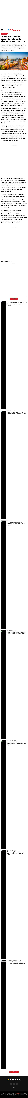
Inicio (14, 1087)
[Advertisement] (14, 14)
